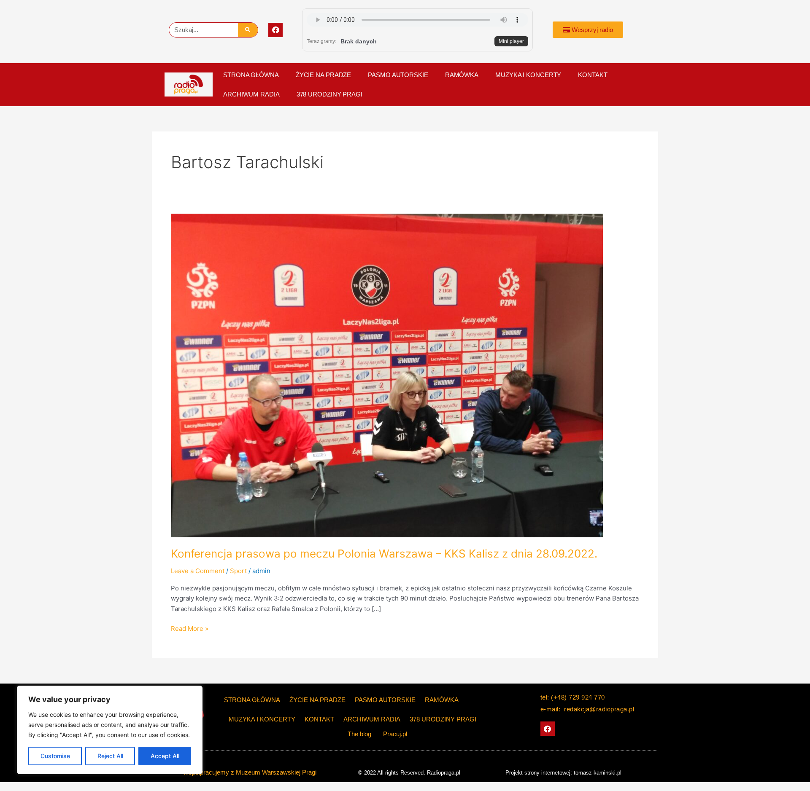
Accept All (165, 755)
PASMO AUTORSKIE (398, 74)
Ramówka (461, 74)
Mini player (511, 41)
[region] (109, 730)
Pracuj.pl (395, 733)
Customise (55, 755)
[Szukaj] (248, 30)
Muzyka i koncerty (528, 74)
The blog (360, 733)
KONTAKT (592, 74)
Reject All (110, 755)
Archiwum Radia (251, 94)
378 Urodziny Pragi (329, 94)
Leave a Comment (197, 571)
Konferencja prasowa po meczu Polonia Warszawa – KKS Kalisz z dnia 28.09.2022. (384, 553)
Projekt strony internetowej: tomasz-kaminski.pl (563, 773)
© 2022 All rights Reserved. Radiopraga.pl (409, 773)
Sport (238, 571)
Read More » (189, 628)
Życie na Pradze (323, 74)
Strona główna (251, 74)
